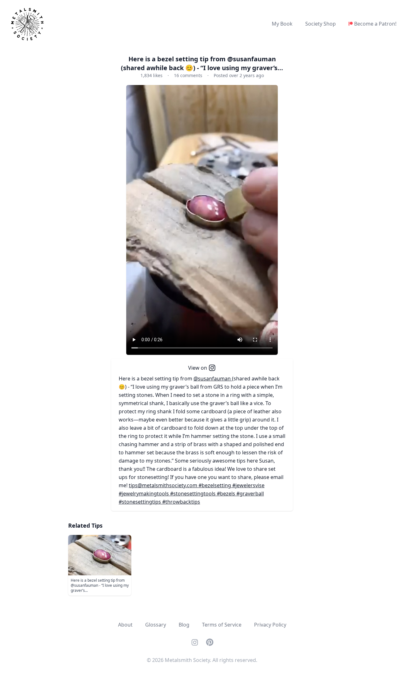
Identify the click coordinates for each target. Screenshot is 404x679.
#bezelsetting (215, 485)
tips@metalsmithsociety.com (164, 485)
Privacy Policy (270, 624)
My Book (282, 23)
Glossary (155, 624)
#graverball (250, 493)
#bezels (226, 493)
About (125, 624)
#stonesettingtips (140, 501)
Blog (184, 624)
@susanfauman (212, 378)
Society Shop (320, 23)
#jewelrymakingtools (144, 493)
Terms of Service (221, 624)
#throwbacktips (181, 501)
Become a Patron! (375, 23)
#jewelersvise (248, 485)
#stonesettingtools (193, 493)
